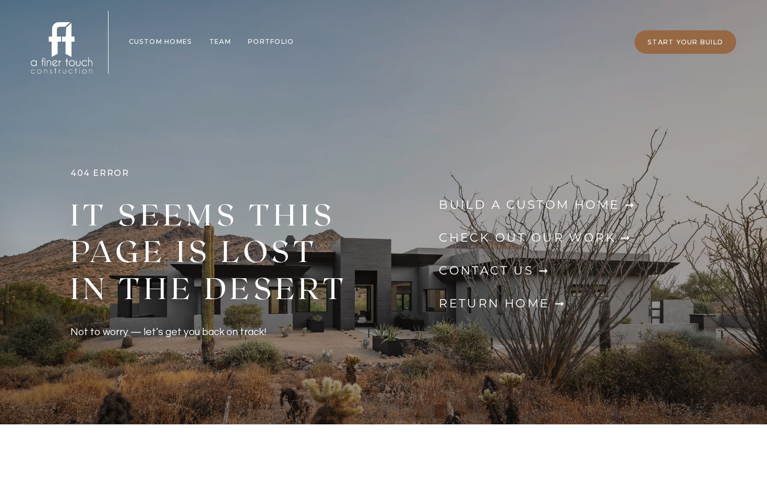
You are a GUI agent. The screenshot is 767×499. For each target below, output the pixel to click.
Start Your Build (685, 42)
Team (220, 41)
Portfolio (271, 41)
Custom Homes (161, 41)
